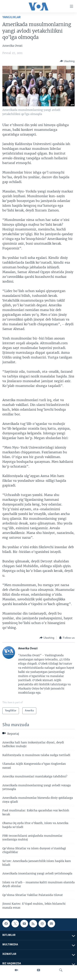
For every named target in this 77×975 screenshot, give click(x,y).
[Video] (16, 970)
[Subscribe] (51, 923)
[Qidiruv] (61, 970)
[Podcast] (42, 923)
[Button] (67, 61)
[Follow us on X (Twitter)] (15, 923)
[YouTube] (38, 970)
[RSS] (33, 923)
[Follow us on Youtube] (24, 923)
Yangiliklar (11, 17)
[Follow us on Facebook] (6, 923)
